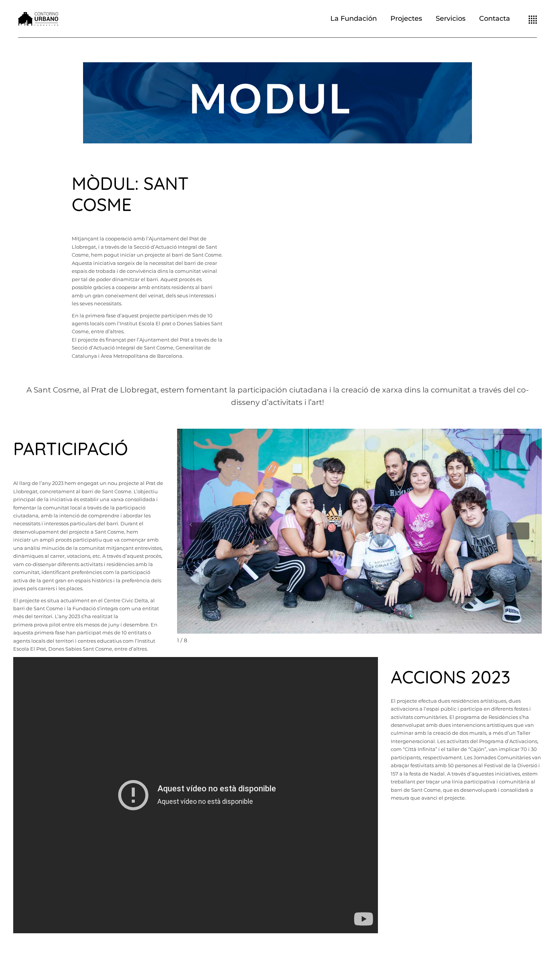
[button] (277, 102)
